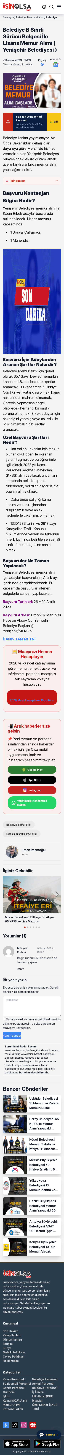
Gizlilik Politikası (14, 1352)
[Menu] (59, 7)
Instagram (35, 790)
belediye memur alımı (18, 824)
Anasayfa (8, 17)
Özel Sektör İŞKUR (44, 1405)
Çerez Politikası (13, 1356)
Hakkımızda (11, 1361)
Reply (20, 968)
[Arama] (51, 7)
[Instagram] (24, 1425)
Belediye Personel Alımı (30, 17)
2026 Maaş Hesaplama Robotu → (32, 700)
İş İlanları (38, 1392)
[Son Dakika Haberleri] (44, 7)
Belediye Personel (44, 1379)
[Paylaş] (42, 64)
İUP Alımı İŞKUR (42, 1396)
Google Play (34, 769)
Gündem (9, 1392)
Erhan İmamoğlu (34, 850)
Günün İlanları (12, 1339)
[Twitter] (15, 1425)
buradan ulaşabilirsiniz (33, 1072)
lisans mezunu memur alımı (21, 833)
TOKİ (35, 1409)
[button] (57, 894)
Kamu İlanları (11, 1335)
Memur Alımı (11, 1405)
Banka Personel (14, 1388)
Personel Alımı (13, 1409)
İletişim (8, 1344)
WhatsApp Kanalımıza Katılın (32, 802)
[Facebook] (6, 1425)
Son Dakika (10, 1331)
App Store (35, 780)
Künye (7, 1348)
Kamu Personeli (14, 1379)
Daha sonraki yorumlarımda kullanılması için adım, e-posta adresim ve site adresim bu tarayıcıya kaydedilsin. (32, 1024)
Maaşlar (37, 1400)
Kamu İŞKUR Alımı (15, 1400)
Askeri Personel (43, 1383)
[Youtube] (33, 1425)
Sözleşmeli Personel (17, 1383)
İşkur (6, 1396)
